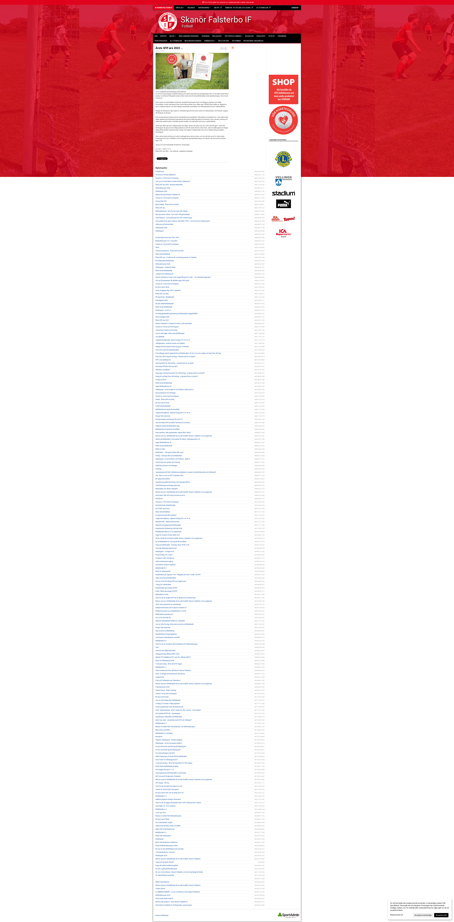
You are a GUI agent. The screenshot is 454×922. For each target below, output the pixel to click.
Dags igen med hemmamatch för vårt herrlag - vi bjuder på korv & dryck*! (180, 373)
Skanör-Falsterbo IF (164, 8)
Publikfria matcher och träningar (166, 465)
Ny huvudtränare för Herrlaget (165, 393)
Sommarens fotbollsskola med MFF (167, 637)
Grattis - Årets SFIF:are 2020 (164, 399)
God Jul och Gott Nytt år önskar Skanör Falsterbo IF (172, 181)
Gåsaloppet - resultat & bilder (165, 267)
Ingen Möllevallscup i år (163, 386)
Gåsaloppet (159, 231)
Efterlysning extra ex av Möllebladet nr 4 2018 (170, 611)
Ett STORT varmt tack (162, 508)
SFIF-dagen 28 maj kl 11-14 (164, 769)
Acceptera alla (441, 915)
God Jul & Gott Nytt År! (163, 617)
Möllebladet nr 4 (160, 796)
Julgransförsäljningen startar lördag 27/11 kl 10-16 (172, 340)
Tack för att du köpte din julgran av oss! (168, 786)
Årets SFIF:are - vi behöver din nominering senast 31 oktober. (176, 257)
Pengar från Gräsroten (162, 416)
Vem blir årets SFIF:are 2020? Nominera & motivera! (172, 422)
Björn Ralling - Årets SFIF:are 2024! (167, 204)
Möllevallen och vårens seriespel (166, 489)
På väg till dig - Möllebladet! (164, 297)
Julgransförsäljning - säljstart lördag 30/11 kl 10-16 (172, 518)
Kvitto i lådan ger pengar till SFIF (166, 591)
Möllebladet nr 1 (160, 667)
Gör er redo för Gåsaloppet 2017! (166, 760)
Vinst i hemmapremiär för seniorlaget (168, 604)
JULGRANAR (159, 337)
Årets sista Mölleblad (162, 254)
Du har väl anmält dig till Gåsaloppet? (168, 750)
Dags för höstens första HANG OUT (167, 535)
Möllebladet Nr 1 (161, 568)
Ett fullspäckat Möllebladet (164, 261)
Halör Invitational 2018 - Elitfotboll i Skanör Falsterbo (173, 670)
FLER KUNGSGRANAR (162, 406)
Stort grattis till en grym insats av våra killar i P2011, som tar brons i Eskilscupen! (182, 221)
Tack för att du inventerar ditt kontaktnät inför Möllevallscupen (176, 644)
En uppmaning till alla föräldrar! (166, 515)
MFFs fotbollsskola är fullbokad (166, 842)
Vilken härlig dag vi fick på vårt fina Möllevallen (171, 756)
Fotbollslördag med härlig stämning (167, 485)
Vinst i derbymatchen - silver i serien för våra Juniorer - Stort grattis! (178, 710)
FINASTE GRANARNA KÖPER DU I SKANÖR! (170, 621)
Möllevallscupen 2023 (162, 264)
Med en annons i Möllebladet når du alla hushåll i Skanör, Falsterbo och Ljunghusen (183, 436)
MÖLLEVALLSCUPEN (162, 730)
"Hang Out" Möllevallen (163, 584)
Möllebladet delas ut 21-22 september (168, 532)
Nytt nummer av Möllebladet (165, 631)
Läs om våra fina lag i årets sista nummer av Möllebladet (174, 624)
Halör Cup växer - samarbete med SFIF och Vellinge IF (173, 720)
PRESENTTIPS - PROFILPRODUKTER (167, 522)
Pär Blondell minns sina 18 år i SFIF (167, 237)
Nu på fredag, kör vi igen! (163, 555)
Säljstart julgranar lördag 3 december (168, 799)
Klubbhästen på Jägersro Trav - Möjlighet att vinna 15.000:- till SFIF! (178, 574)
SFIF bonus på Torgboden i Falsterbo (168, 776)
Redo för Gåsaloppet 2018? (164, 660)
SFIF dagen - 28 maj (162, 783)
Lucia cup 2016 (160, 812)
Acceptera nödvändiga (423, 915)
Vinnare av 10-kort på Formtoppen (167, 178)
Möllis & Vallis (160, 449)
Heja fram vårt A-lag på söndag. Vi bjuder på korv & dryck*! (175, 356)
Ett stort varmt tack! (162, 697)
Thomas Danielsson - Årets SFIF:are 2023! (169, 251)
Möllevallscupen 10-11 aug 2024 (166, 241)
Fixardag (158, 469)
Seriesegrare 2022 (161, 300)
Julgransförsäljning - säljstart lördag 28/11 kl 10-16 (172, 413)
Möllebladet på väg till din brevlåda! (167, 409)
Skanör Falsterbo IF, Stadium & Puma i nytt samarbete (173, 323)
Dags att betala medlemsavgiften (166, 865)
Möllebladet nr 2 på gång (163, 733)
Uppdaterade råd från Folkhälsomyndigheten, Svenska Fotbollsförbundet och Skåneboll (185, 472)
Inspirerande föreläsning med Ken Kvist (168, 528)
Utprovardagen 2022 (162, 317)
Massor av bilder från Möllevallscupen (168, 816)
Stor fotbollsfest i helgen (163, 822)
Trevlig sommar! (160, 380)
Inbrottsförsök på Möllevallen (165, 505)
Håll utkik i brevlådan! (162, 370)
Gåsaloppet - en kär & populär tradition (168, 743)
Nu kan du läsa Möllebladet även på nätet (169, 849)
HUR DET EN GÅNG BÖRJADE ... (166, 650)
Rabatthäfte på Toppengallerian (166, 634)
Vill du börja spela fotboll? (164, 898)
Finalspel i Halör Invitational (164, 558)
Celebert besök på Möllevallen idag (167, 426)
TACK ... (158, 247)
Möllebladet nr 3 (160, 723)
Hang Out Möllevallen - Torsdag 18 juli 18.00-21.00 (172, 545)
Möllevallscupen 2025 (162, 188)
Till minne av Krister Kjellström (165, 175)
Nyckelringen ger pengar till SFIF (166, 588)
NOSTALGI (159, 498)
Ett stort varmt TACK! (162, 287)
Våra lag (179, 8)
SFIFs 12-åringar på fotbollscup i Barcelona (170, 674)
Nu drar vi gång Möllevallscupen (166, 869)
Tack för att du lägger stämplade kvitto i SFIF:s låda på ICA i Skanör (178, 803)
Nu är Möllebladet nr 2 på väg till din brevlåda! (170, 541)
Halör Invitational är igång (164, 561)
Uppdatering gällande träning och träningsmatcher (172, 482)
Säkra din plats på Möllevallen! (165, 578)
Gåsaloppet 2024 (161, 227)
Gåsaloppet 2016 (161, 855)
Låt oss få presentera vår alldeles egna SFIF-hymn (172, 280)
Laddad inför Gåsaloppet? (164, 274)
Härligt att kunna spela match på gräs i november (172, 346)
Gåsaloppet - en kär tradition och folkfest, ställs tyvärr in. (174, 389)
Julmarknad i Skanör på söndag (166, 330)
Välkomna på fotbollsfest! (164, 224)
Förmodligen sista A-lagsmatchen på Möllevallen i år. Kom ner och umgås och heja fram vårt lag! (188, 353)
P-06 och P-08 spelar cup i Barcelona (167, 680)
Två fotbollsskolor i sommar (165, 852)
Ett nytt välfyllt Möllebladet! (164, 304)
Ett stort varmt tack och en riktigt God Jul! (169, 793)
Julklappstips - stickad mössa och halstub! (170, 343)
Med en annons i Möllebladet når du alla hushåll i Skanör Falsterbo (178, 859)
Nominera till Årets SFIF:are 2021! (166, 366)
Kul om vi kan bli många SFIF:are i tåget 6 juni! (170, 581)
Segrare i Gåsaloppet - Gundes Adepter (168, 740)
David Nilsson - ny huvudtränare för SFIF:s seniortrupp (173, 218)
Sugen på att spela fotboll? (164, 862)
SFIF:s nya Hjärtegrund (163, 360)
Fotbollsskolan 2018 (162, 687)
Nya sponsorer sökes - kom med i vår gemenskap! (172, 214)
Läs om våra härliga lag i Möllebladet (167, 700)
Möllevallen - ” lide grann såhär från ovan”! (169, 452)
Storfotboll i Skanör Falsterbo (165, 565)
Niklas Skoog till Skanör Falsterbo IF (167, 194)
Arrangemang (203, 8)
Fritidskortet (159, 171)
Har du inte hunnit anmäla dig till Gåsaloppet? (170, 746)
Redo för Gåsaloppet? (163, 571)
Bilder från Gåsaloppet (163, 836)
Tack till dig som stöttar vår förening (167, 462)
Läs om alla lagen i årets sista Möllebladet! (169, 333)
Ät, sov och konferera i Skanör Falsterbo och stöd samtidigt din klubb (179, 872)
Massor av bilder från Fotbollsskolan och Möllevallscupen (175, 726)
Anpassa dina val (396, 915)
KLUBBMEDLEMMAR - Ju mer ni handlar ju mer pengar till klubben (177, 892)
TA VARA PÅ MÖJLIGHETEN (164, 875)
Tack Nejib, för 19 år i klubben (165, 806)
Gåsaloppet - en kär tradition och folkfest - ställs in (172, 459)
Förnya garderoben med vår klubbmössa (169, 707)
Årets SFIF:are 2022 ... (169, 48)
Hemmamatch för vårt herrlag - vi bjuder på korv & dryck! (174, 363)
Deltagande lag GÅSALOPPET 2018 (167, 654)
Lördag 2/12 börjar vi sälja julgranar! (167, 703)
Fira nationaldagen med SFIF (165, 753)
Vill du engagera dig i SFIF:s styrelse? (168, 290)
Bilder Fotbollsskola (162, 882)
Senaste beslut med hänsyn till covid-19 (168, 419)
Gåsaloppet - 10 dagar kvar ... (165, 551)
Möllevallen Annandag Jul (164, 614)
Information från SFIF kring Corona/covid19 (170, 495)
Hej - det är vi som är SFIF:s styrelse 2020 (169, 475)
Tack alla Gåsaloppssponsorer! (166, 548)
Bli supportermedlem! (162, 479)
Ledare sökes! (160, 888)
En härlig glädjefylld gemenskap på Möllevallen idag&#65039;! (176, 313)
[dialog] (420, 909)
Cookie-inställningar (161, 915)
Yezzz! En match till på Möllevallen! (167, 350)
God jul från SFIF (161, 201)
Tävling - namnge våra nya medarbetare (168, 456)
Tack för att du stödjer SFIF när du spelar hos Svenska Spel (175, 598)
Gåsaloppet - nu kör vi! (163, 310)
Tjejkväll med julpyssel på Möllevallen (168, 525)
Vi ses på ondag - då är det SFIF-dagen (168, 664)
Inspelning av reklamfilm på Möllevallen (168, 717)
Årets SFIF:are (160, 208)
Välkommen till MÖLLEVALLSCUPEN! (167, 826)
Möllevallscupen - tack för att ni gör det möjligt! (171, 211)
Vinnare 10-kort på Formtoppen (166, 693)
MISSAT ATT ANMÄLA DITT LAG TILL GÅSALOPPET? (173, 657)
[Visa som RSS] (233, 48)
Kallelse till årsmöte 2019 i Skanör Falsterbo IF (171, 608)
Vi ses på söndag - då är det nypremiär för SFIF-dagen (173, 763)
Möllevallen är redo (161, 594)
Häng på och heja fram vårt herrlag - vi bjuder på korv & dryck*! (176, 376)
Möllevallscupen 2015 (162, 895)
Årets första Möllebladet (163, 270)
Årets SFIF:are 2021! (162, 320)
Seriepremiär (159, 677)
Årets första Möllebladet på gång (166, 766)
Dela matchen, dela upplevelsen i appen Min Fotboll (173, 432)
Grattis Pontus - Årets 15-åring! (165, 690)
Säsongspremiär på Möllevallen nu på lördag (170, 773)
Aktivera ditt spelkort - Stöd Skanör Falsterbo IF (171, 902)
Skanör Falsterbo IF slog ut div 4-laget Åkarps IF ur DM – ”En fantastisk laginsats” (183, 277)
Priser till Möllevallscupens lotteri (166, 845)
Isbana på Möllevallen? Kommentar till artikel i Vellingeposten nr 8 (177, 439)
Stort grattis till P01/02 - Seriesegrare (167, 713)
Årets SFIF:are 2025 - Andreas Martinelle (169, 185)
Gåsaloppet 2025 (161, 191)
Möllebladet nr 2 (160, 641)
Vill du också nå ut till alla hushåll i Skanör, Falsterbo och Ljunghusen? (179, 538)
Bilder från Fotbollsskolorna (165, 829)
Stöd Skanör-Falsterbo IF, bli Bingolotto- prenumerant (173, 905)
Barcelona (158, 736)
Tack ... (157, 647)
